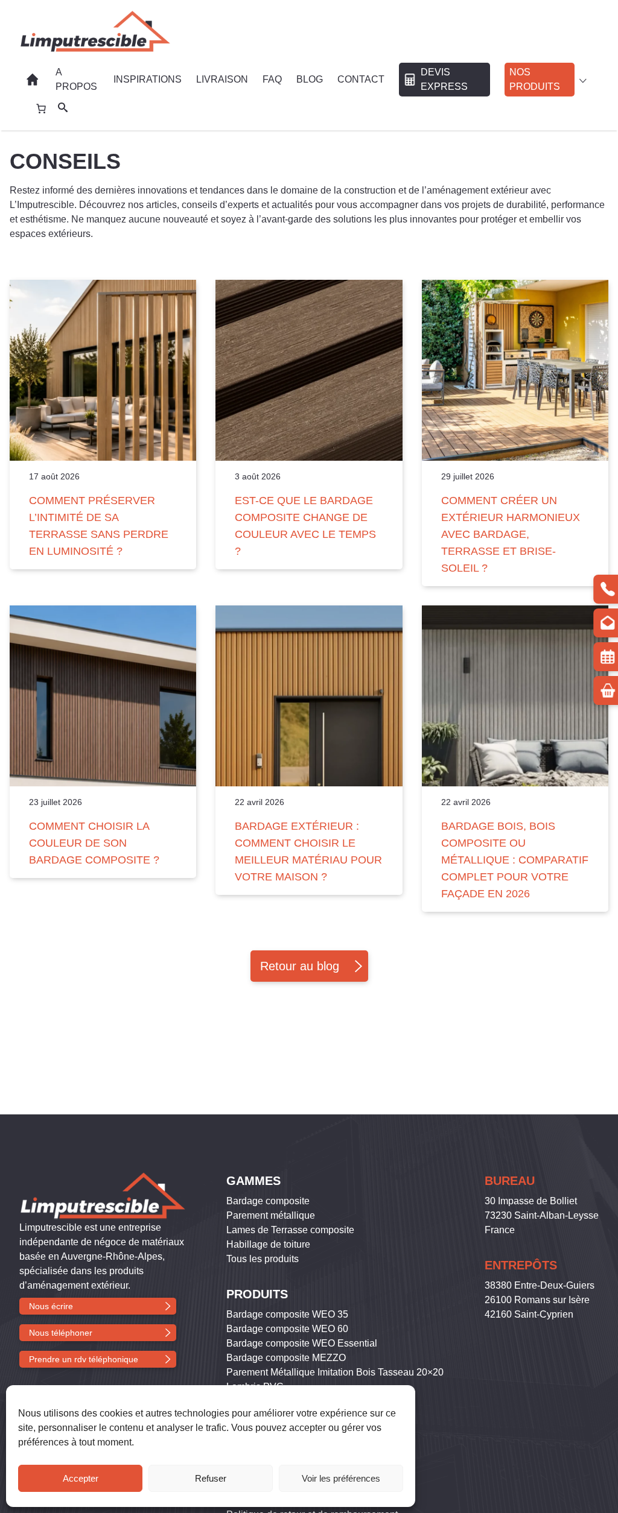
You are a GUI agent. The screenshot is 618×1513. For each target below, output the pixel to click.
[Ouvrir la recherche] (63, 108)
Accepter (80, 1478)
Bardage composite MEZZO (286, 1358)
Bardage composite (268, 1201)
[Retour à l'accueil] (94, 31)
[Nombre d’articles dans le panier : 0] (41, 108)
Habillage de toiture (268, 1244)
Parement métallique (270, 1215)
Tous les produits (262, 1259)
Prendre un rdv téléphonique (83, 1359)
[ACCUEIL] (34, 79)
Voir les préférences (341, 1478)
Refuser (210, 1478)
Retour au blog (299, 966)
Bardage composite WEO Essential (301, 1343)
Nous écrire (51, 1306)
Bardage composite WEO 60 (287, 1329)
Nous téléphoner (60, 1333)
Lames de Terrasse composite (290, 1230)
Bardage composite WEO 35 (287, 1314)
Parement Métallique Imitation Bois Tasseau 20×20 (335, 1372)
